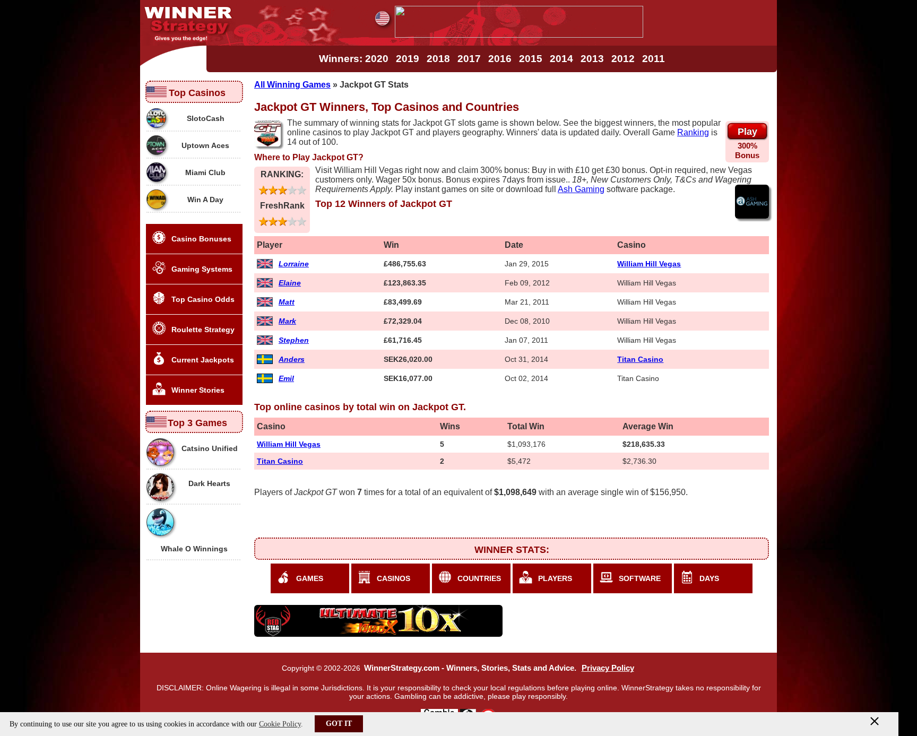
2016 (500, 58)
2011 (653, 58)
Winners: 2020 (353, 58)
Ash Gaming (581, 189)
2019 (407, 58)
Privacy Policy (608, 668)
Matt (287, 302)
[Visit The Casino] (519, 34)
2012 (623, 58)
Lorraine (294, 263)
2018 (438, 58)
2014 (561, 58)
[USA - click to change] (382, 18)
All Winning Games (292, 84)
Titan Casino (640, 359)
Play (747, 131)
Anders (292, 359)
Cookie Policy (280, 724)
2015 (530, 58)
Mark (287, 321)
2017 (469, 58)
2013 (592, 58)
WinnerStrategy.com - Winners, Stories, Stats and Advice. (470, 668)
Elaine (290, 283)
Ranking (693, 132)
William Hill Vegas (649, 263)
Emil (286, 378)
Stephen (294, 340)
